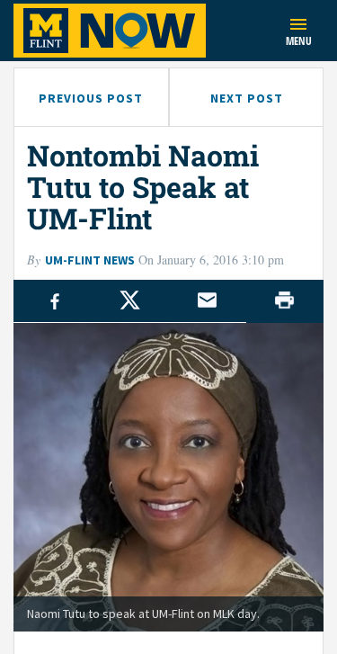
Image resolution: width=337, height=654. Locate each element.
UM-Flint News (90, 260)
